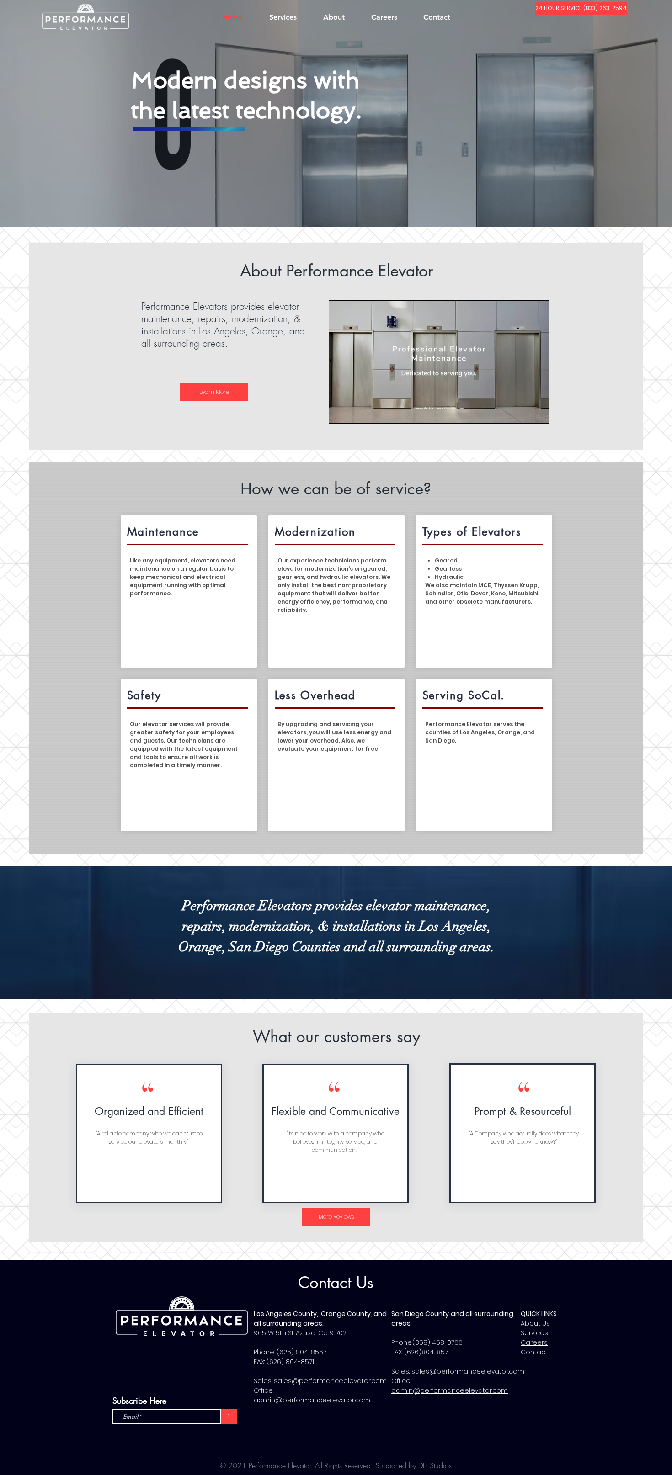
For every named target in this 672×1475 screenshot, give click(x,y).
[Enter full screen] (536, 411)
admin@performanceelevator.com (312, 1400)
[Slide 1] (327, 208)
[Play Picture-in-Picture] (521, 411)
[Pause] (341, 411)
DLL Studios (435, 1465)
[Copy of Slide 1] (336, 209)
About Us (535, 1323)
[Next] (621, 112)
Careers (534, 1342)
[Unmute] (357, 411)
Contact (534, 1352)
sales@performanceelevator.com (330, 1380)
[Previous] (50, 112)
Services (534, 1332)
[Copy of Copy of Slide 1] (345, 208)
